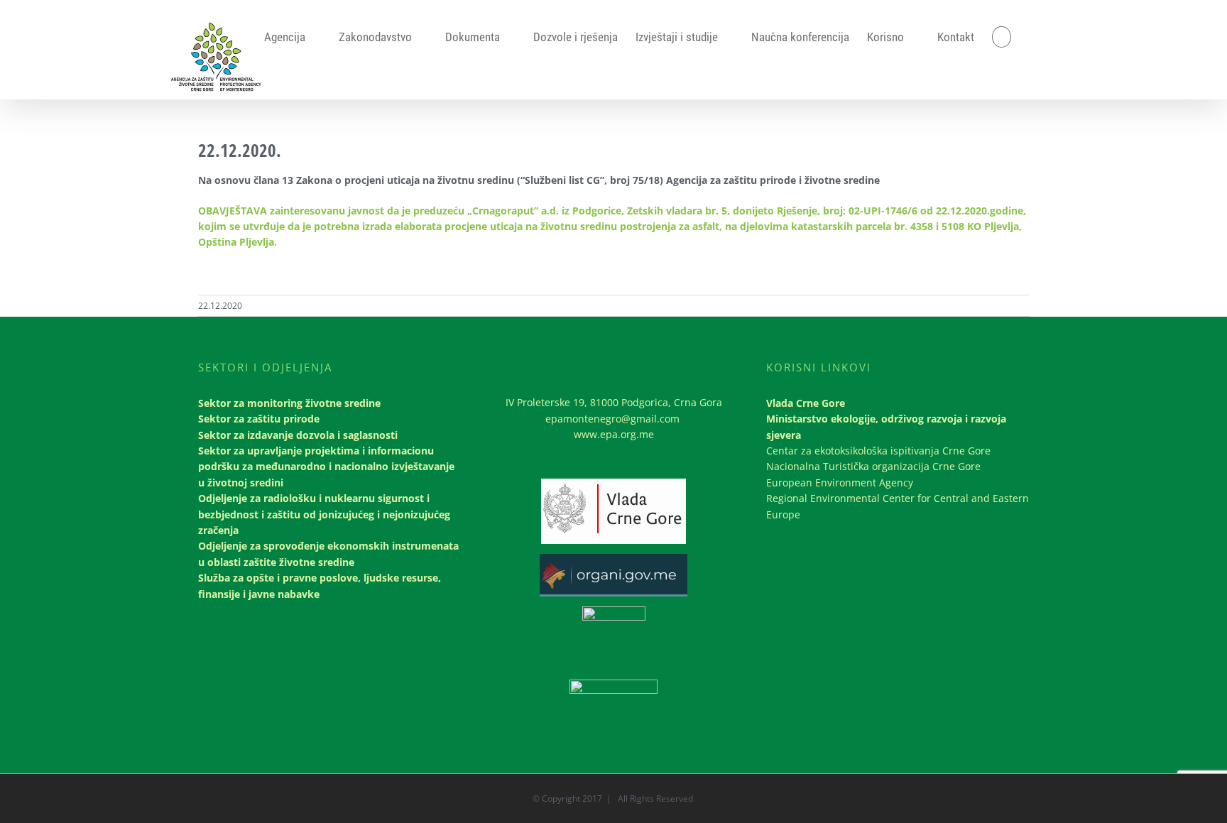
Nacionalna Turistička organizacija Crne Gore (873, 466)
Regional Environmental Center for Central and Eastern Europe (897, 505)
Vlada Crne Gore (805, 403)
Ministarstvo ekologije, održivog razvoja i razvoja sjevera (886, 426)
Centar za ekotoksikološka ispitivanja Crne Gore (878, 450)
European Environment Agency (839, 482)
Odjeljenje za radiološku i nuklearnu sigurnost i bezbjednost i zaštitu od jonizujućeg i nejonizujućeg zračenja (324, 514)
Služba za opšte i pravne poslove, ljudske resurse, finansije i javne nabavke (319, 585)
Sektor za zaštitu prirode (259, 418)
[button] (1001, 37)
